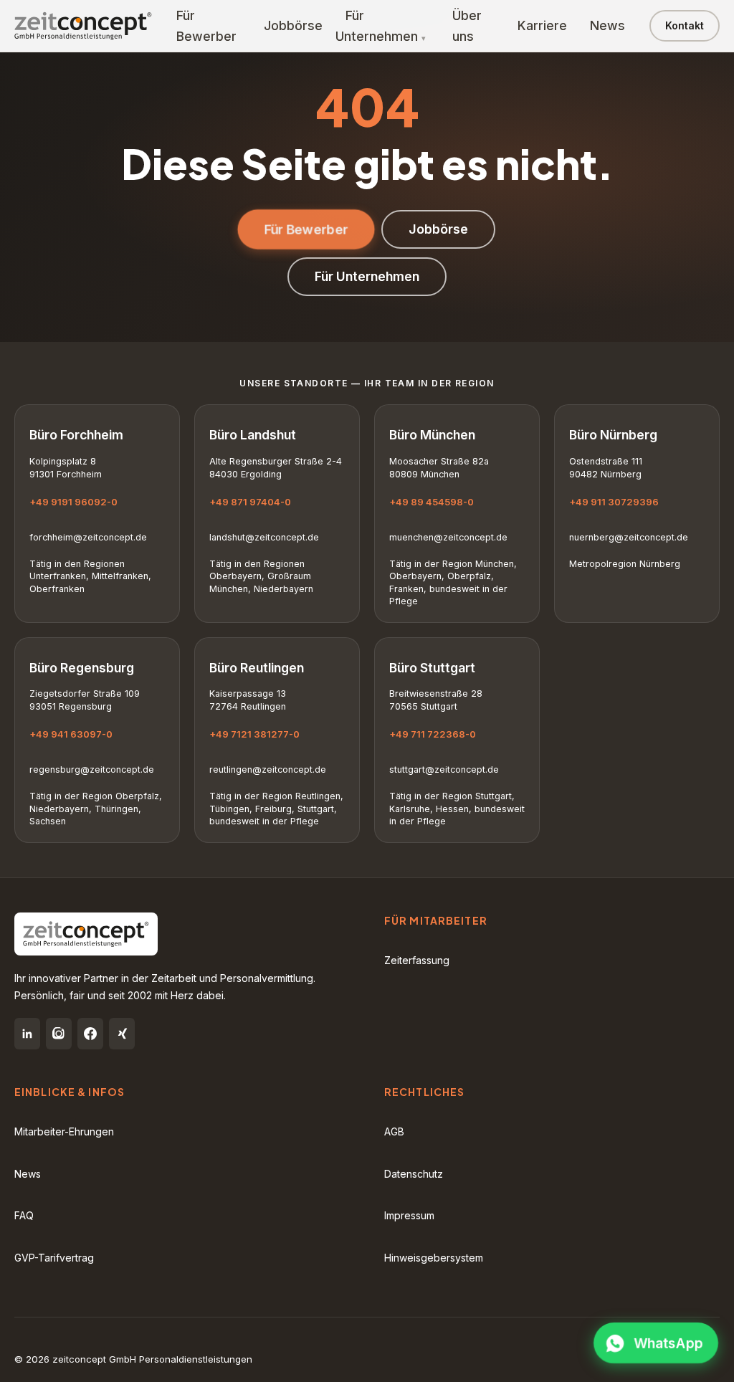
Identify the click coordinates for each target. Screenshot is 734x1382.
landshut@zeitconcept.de (264, 537)
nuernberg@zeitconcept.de (628, 537)
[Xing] (122, 1033)
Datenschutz (413, 1174)
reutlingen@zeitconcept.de (267, 769)
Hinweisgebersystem (433, 1258)
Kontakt (684, 25)
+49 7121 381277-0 (254, 734)
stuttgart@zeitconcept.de (444, 769)
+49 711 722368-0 (432, 734)
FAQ (24, 1215)
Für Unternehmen (376, 26)
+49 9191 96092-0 (73, 501)
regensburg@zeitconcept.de (91, 769)
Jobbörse (293, 25)
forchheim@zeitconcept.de (88, 537)
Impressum (409, 1215)
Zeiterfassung (416, 960)
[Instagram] (59, 1033)
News (607, 25)
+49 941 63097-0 (71, 734)
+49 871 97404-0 (250, 501)
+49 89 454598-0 (431, 501)
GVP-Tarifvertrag (54, 1258)
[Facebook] (90, 1033)
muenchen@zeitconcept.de (448, 537)
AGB (394, 1131)
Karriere (542, 25)
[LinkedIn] (27, 1033)
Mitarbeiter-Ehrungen (64, 1131)
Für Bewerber (305, 229)
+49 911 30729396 (614, 501)
